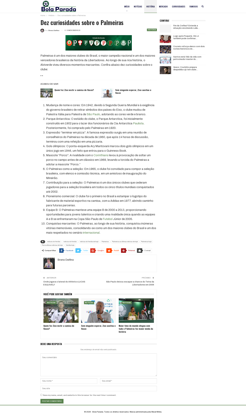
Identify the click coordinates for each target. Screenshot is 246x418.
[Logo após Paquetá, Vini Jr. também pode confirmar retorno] (165, 39)
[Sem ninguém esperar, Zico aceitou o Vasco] (107, 93)
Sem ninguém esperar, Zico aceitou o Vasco (133, 91)
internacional (91, 232)
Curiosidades (178, 6)
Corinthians (101, 155)
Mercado (163, 6)
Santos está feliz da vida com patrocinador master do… (187, 58)
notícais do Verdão (53, 241)
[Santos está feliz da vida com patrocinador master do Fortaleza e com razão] (165, 60)
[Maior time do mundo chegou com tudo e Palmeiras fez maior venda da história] (136, 310)
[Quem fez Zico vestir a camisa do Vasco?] (46, 93)
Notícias (138, 6)
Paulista (138, 123)
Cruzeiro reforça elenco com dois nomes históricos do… (189, 47)
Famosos (193, 6)
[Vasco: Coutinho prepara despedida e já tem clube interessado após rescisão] (165, 70)
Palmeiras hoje (146, 241)
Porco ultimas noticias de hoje (52, 245)
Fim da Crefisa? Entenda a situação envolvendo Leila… (186, 27)
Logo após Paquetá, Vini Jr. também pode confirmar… (186, 37)
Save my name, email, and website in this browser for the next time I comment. (79, 395)
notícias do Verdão (70, 241)
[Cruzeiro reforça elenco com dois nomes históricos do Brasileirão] (165, 49)
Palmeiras (105, 241)
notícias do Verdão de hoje (89, 241)
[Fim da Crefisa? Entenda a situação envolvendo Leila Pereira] (165, 29)
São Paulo (93, 114)
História (150, 6)
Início (127, 6)
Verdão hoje (70, 245)
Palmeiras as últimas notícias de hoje (125, 241)
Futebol (107, 219)
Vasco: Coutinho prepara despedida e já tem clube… (185, 68)
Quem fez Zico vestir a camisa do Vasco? (74, 89)
